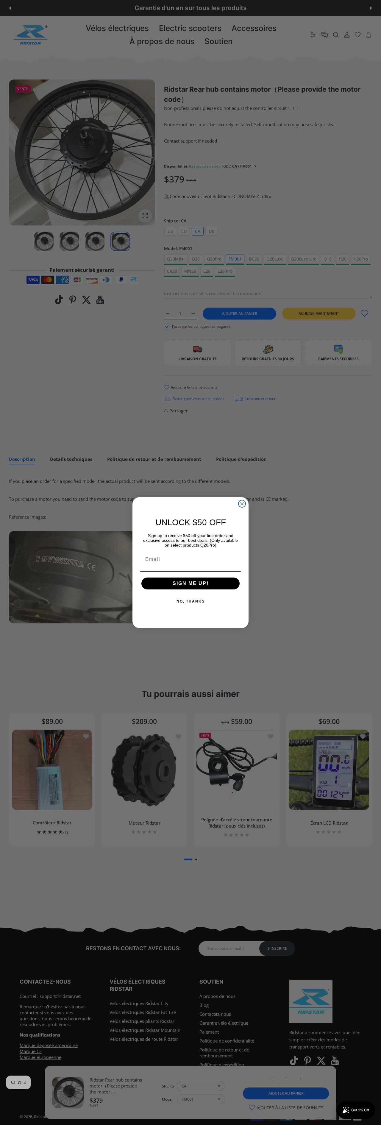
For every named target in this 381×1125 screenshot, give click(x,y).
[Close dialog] (242, 503)
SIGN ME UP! (191, 583)
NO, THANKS (191, 601)
